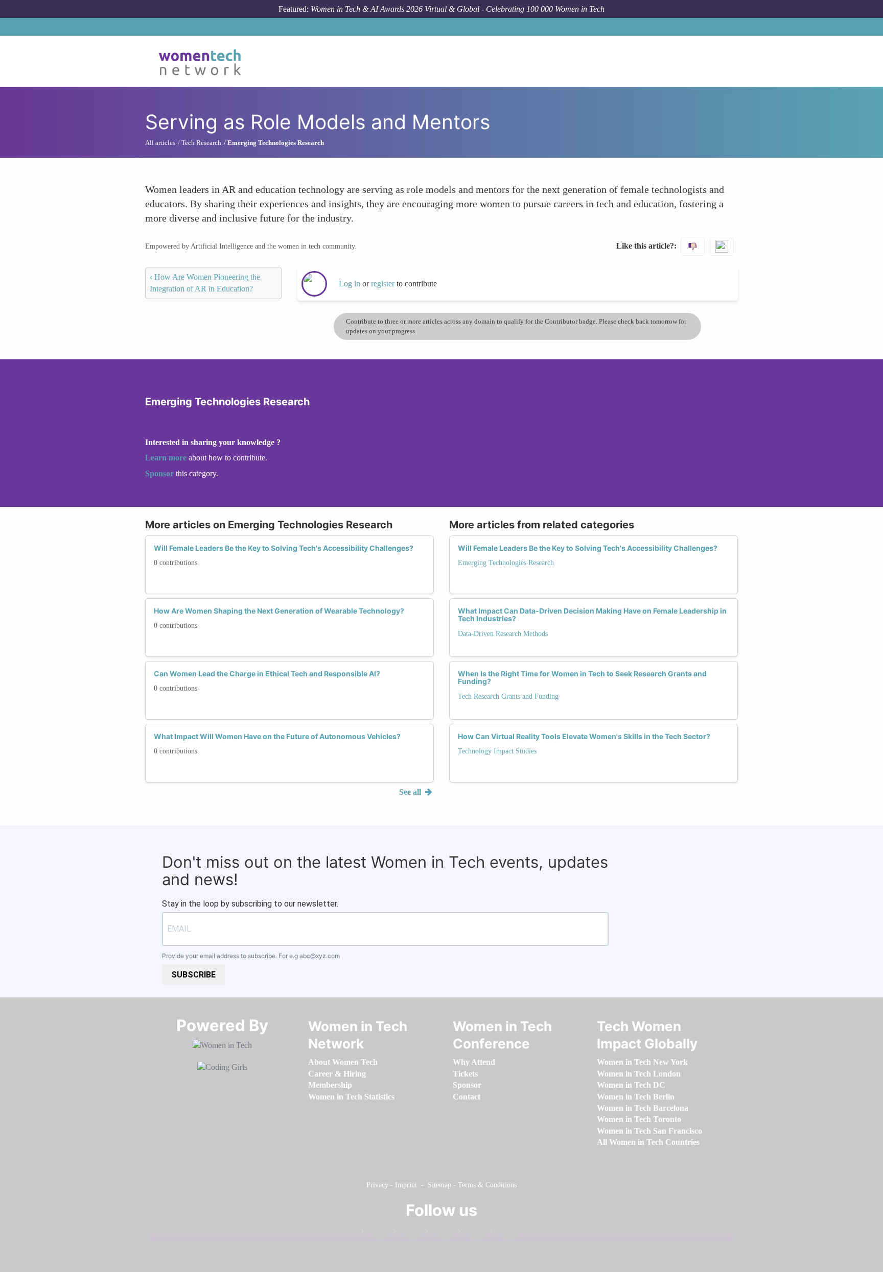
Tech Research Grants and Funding (508, 696)
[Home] (203, 61)
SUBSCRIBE (193, 975)
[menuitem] (343, 1062)
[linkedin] (407, 1233)
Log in (349, 283)
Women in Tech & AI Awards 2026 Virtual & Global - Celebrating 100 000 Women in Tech (458, 9)
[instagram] (440, 1233)
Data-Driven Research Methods (503, 634)
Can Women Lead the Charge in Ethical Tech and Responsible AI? (267, 673)
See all (411, 792)
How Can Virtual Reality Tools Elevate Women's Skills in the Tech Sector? (584, 736)
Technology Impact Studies (497, 751)
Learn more (166, 457)
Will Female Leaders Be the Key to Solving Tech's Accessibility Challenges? (283, 548)
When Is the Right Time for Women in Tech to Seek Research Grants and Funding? (582, 677)
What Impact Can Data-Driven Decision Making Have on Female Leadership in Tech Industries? (592, 614)
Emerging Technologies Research (506, 563)
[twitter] (472, 1233)
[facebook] (375, 1233)
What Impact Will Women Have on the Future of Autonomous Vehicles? (277, 736)
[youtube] (504, 1233)
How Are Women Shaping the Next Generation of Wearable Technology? (279, 610)
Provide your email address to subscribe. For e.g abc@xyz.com (251, 956)
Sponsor (160, 473)
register (384, 283)
